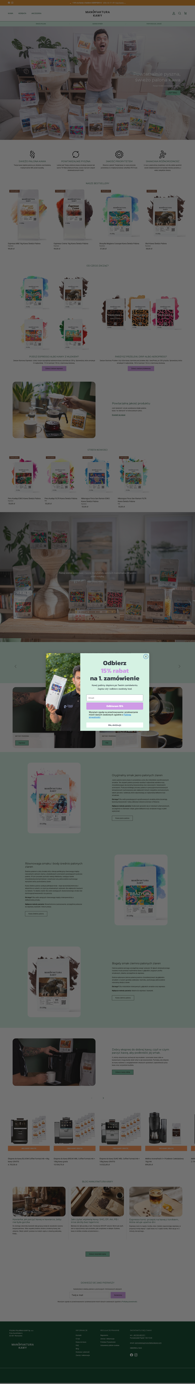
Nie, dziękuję (114, 725)
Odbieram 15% (114, 706)
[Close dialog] (146, 656)
